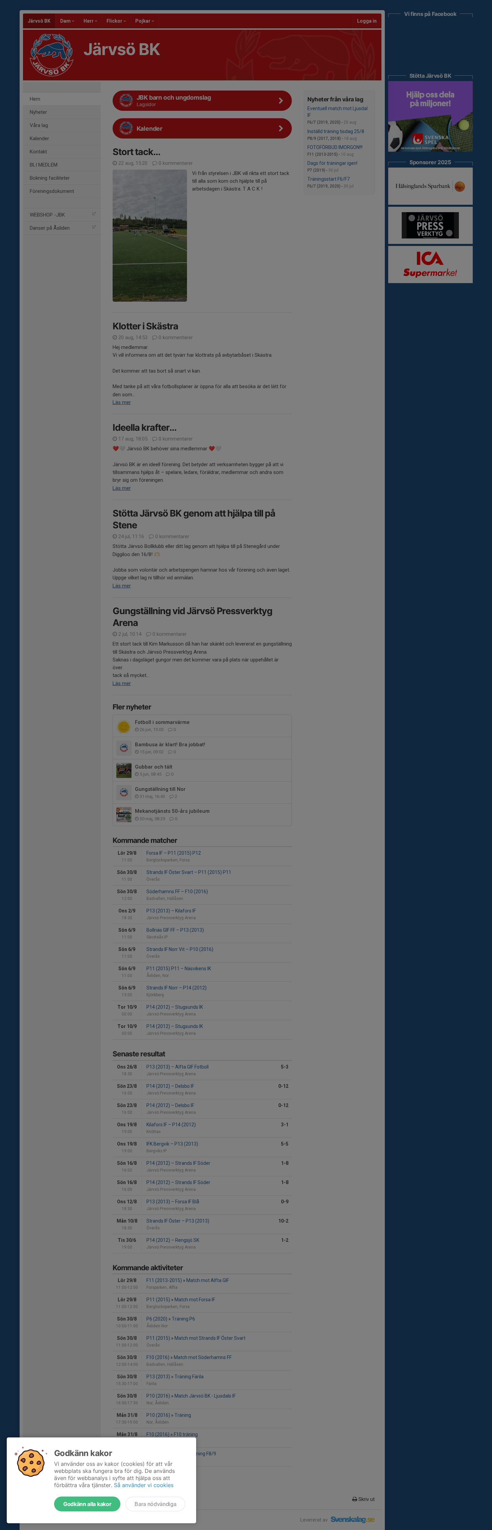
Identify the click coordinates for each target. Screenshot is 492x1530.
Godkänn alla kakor (87, 1504)
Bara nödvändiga (155, 1504)
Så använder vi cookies (143, 1485)
